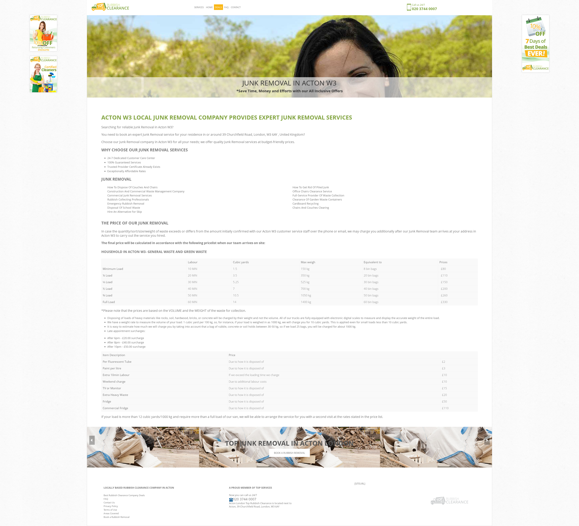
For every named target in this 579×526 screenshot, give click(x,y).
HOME (209, 7)
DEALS (218, 7)
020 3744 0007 (424, 8)
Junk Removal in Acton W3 (153, 127)
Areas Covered (111, 513)
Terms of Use (110, 509)
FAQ (226, 7)
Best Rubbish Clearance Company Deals (124, 495)
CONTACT (236, 7)
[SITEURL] (359, 483)
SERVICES (199, 7)
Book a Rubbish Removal (289, 453)
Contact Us (109, 502)
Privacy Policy (111, 506)
